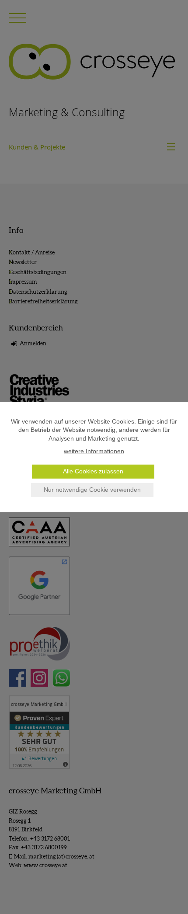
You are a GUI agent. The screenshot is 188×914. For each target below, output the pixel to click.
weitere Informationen (94, 451)
